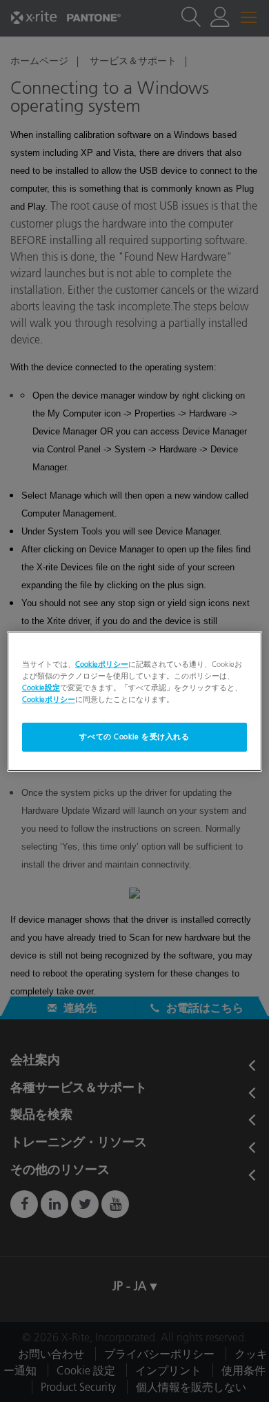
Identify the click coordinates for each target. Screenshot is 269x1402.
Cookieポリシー (101, 663)
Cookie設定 (41, 687)
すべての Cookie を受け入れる (134, 736)
